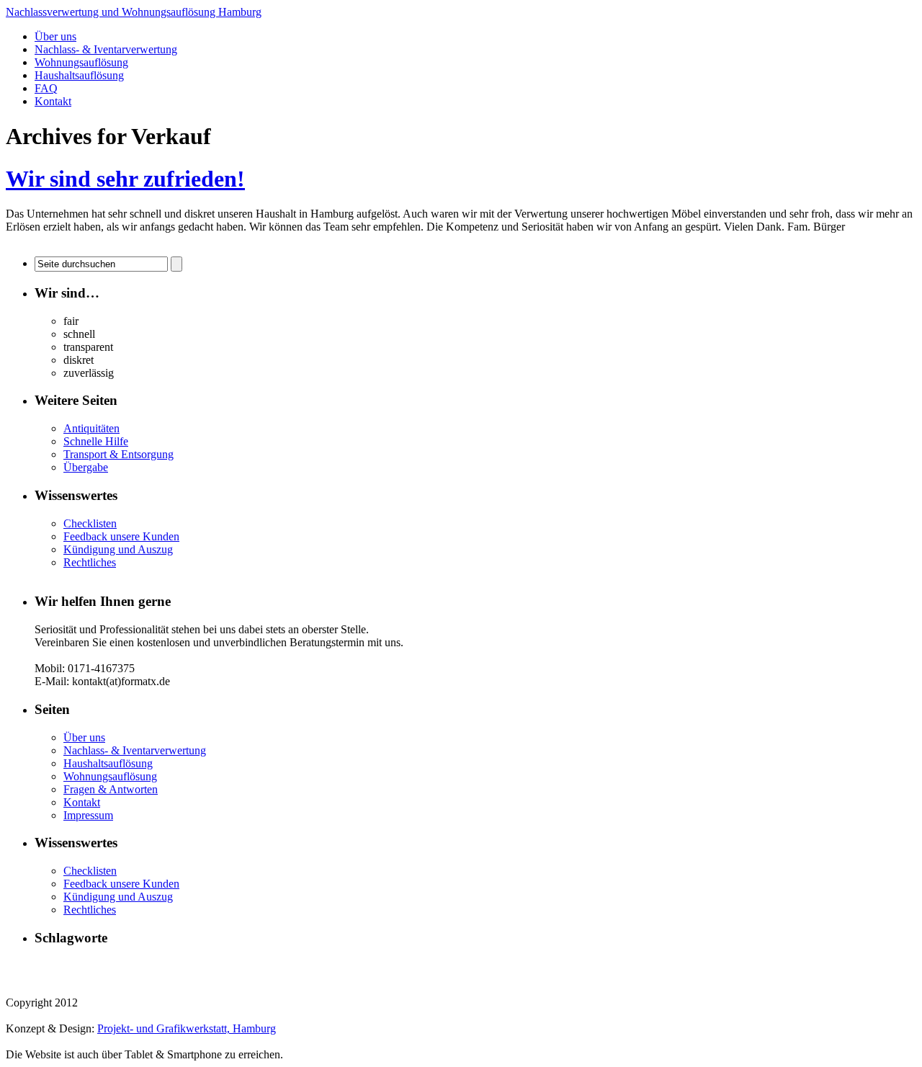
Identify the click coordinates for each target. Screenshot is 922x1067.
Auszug (104, 965)
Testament (888, 965)
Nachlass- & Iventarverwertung (106, 49)
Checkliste (190, 965)
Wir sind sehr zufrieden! (125, 179)
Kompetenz (399, 965)
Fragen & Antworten (110, 789)
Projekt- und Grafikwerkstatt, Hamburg (186, 1028)
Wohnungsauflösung (81, 62)
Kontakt (53, 101)
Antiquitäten (91, 428)
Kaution (359, 965)
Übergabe (85, 467)
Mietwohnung (507, 965)
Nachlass (558, 965)
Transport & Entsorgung (118, 454)
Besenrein (144, 965)
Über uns (55, 36)
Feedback (238, 965)
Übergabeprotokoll (226, 978)
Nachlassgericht (612, 965)
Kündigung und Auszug (118, 549)
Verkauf (75, 978)
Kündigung (451, 965)
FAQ (46, 88)
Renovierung (836, 965)
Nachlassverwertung (757, 965)
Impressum (88, 815)
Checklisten (90, 523)
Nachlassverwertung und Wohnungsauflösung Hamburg (133, 12)
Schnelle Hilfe (95, 441)
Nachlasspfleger (677, 965)
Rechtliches (89, 562)
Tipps (46, 978)
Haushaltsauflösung (79, 75)
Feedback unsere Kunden (121, 536)
